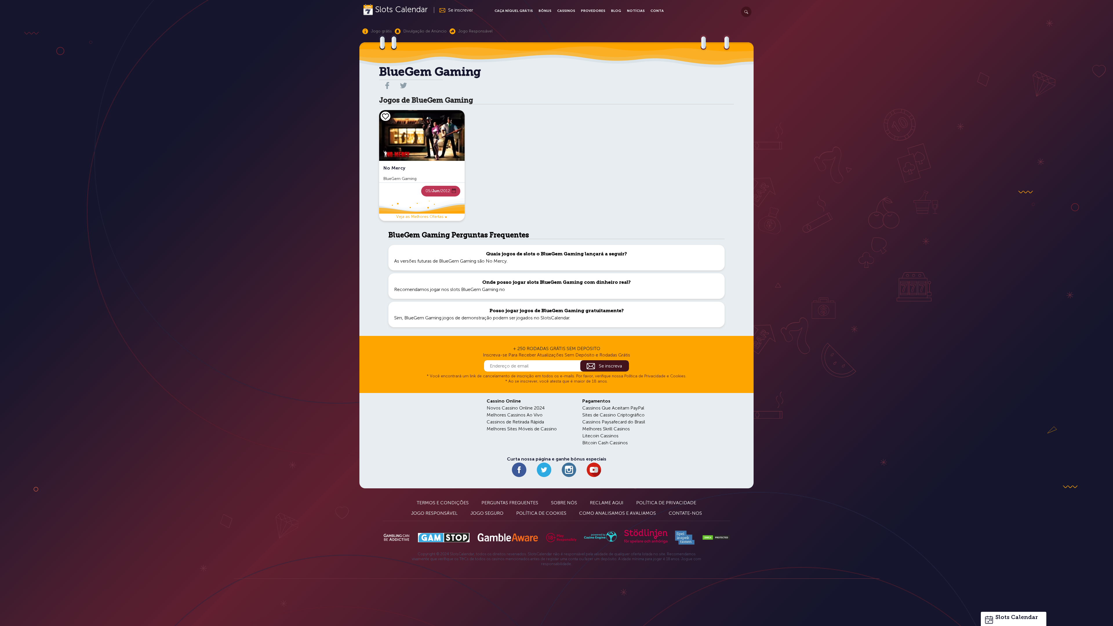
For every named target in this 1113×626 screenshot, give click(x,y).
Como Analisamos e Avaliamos (617, 513)
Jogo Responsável (434, 513)
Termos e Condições (443, 502)
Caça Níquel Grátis (513, 11)
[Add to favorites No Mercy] (385, 116)
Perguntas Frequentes (509, 502)
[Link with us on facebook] (387, 85)
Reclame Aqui (606, 502)
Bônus (545, 11)
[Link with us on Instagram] (569, 470)
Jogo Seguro (486, 513)
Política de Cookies (541, 513)
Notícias (636, 11)
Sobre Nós (564, 502)
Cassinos (566, 11)
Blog (616, 11)
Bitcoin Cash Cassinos (605, 442)
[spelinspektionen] (684, 538)
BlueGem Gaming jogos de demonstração (448, 318)
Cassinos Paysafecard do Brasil (613, 422)
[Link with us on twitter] (403, 85)
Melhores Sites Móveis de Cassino (522, 429)
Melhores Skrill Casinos (606, 429)
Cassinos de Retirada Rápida (515, 422)
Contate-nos (685, 513)
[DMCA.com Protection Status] (716, 538)
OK (24, 614)
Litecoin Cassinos (600, 435)
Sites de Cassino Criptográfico (613, 415)
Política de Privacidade (666, 502)
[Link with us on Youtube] (594, 470)
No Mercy (496, 261)
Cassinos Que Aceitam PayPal (613, 408)
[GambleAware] (507, 537)
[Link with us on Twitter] (544, 470)
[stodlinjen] (646, 542)
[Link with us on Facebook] (519, 470)
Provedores (593, 11)
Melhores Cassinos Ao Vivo (515, 415)
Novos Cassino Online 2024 (516, 408)
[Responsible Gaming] (561, 537)
